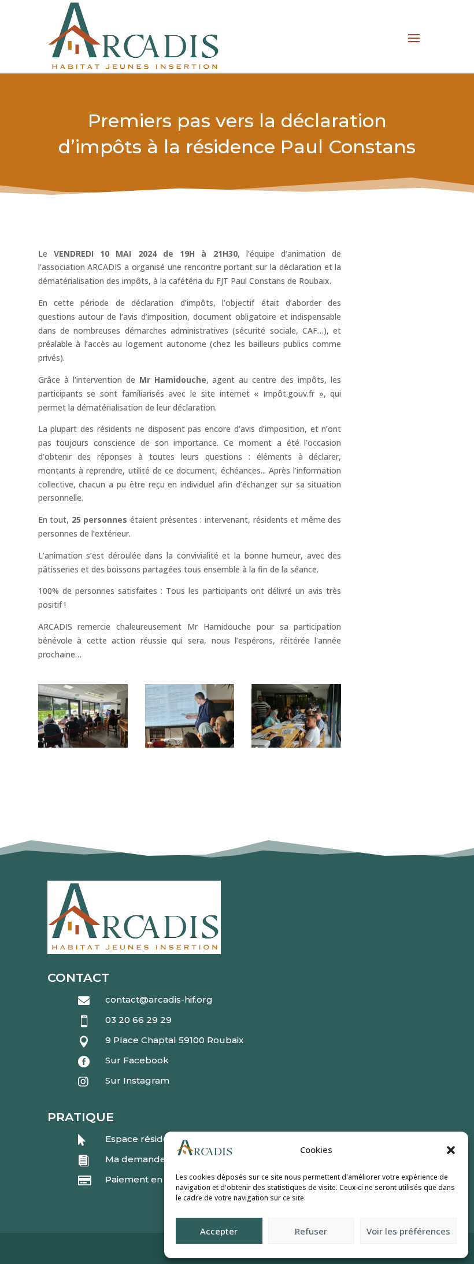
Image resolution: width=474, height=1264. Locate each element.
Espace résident (141, 1138)
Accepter (219, 1231)
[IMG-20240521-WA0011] (190, 744)
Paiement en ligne (146, 1179)
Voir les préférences (408, 1231)
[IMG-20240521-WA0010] (296, 744)
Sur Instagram (137, 1080)
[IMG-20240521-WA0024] (83, 744)
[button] (451, 1150)
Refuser (311, 1231)
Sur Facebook (137, 1060)
